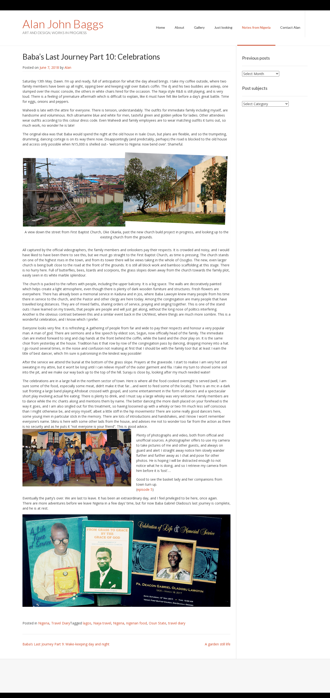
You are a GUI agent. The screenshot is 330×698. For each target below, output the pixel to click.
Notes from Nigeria (256, 27)
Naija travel (102, 623)
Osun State (157, 623)
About (179, 27)
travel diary (176, 623)
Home (160, 27)
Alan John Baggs (63, 24)
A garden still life (217, 644)
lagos (87, 623)
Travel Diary (60, 623)
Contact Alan (290, 27)
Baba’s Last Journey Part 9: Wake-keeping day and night (65, 644)
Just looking (223, 27)
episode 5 (144, 489)
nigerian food (136, 623)
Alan (68, 67)
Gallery (199, 27)
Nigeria (43, 623)
